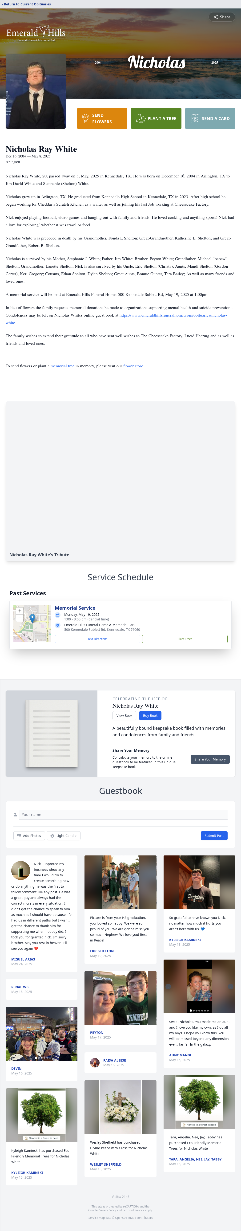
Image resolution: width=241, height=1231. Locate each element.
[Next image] (73, 1034)
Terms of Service (133, 1210)
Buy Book (150, 715)
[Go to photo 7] (208, 1010)
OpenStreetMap (125, 1218)
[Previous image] (10, 1034)
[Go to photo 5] (47, 1058)
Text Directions (97, 639)
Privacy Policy (107, 1210)
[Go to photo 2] (39, 1058)
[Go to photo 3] (42, 1058)
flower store (133, 366)
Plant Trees (185, 639)
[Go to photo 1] (36, 1058)
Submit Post (214, 835)
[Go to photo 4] (44, 1058)
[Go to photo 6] (205, 1010)
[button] (32, 618)
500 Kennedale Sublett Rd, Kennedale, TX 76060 (102, 629)
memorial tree (62, 366)
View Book (124, 715)
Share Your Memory (210, 759)
